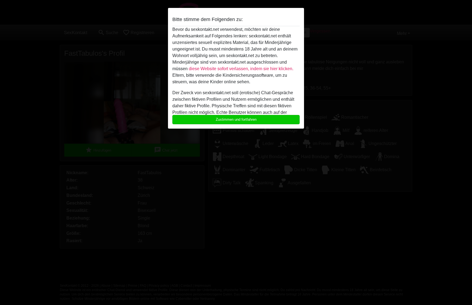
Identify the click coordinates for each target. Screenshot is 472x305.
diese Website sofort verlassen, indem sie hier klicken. (241, 68)
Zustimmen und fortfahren (236, 119)
